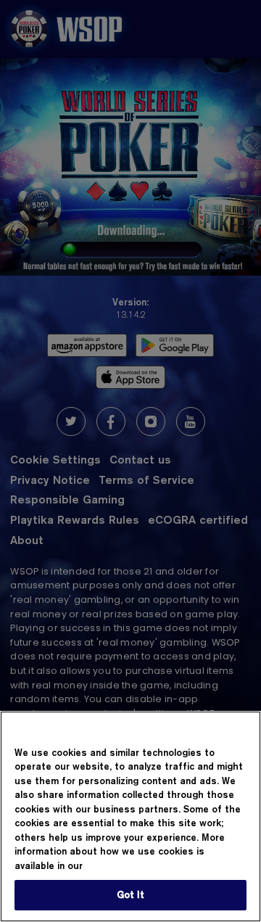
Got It (131, 894)
